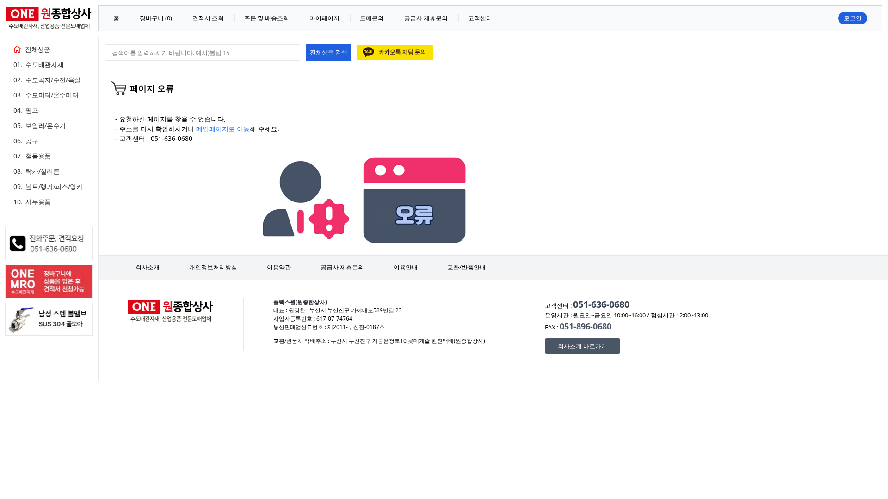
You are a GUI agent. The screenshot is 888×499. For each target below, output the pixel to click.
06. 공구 (25, 140)
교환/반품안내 (466, 267)
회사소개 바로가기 (582, 346)
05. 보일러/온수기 (39, 125)
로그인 (853, 18)
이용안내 (406, 267)
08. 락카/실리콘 (36, 171)
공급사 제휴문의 (342, 267)
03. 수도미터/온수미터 (45, 95)
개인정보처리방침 (213, 267)
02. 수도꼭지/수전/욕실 (46, 79)
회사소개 (148, 267)
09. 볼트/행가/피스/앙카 (48, 186)
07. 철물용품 (32, 156)
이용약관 (279, 267)
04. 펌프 (25, 110)
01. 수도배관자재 (38, 64)
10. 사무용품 (32, 201)
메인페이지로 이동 (223, 128)
